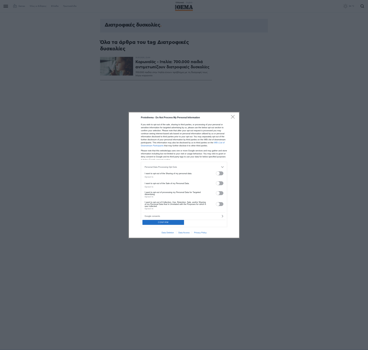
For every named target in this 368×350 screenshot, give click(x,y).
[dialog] (184, 175)
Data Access (184, 232)
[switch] (219, 173)
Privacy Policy (200, 232)
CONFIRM (163, 222)
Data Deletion (168, 232)
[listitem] (184, 167)
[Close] (233, 117)
